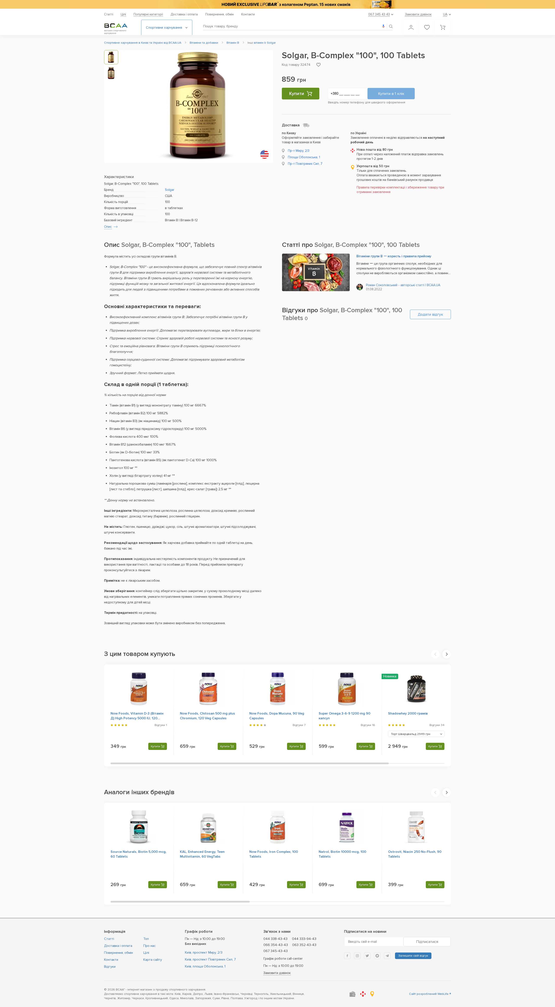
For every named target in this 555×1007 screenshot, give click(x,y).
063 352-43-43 (304, 945)
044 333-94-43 (304, 939)
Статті (108, 14)
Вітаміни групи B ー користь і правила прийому (393, 256)
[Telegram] (387, 956)
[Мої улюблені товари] (426, 27)
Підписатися (427, 941)
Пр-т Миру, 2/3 (298, 151)
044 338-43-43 (275, 939)
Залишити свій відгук (413, 955)
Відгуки (110, 966)
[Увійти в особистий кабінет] (411, 27)
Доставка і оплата (184, 14)
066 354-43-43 (275, 945)
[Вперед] (446, 654)
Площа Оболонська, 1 (304, 157)
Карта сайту (152, 959)
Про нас (149, 946)
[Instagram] (357, 956)
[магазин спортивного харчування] (119, 25)
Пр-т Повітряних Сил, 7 (305, 164)
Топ (146, 939)
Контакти (248, 14)
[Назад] (435, 654)
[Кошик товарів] (442, 27)
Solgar (169, 190)
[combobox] (416, 734)
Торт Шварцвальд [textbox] (410, 734)
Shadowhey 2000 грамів (408, 713)
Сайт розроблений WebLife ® (430, 994)
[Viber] (377, 956)
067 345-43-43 (275, 951)
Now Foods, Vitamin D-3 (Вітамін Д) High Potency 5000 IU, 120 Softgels (137, 718)
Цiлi (123, 14)
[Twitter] (367, 956)
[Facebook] (347, 956)
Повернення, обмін (219, 14)
